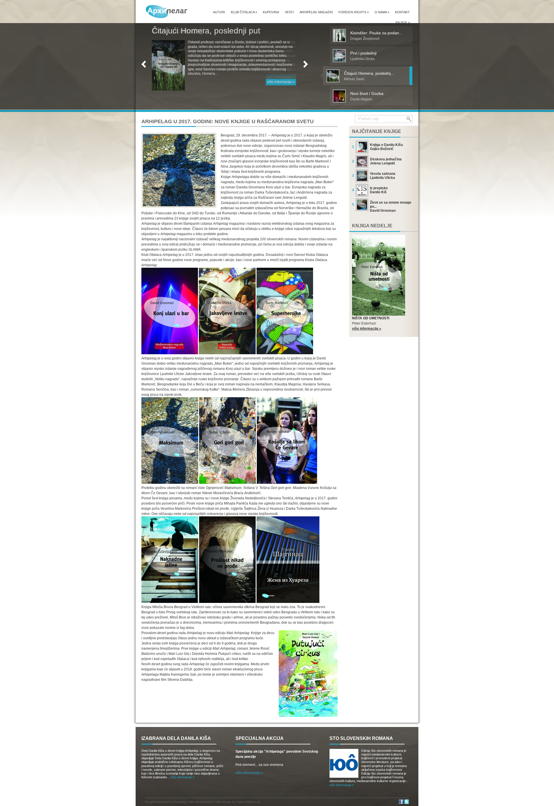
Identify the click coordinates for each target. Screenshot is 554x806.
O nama (382, 12)
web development (200, 801)
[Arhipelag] (166, 11)
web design (223, 801)
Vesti (289, 12)
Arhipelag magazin (316, 12)
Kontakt (402, 12)
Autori (219, 12)
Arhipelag (179, 801)
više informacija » (281, 82)
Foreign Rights (353, 12)
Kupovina (271, 12)
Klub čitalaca (244, 12)
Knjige (403, 22)
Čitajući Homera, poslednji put (206, 30)
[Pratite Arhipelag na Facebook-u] (401, 803)
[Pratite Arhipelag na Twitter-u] (406, 803)
